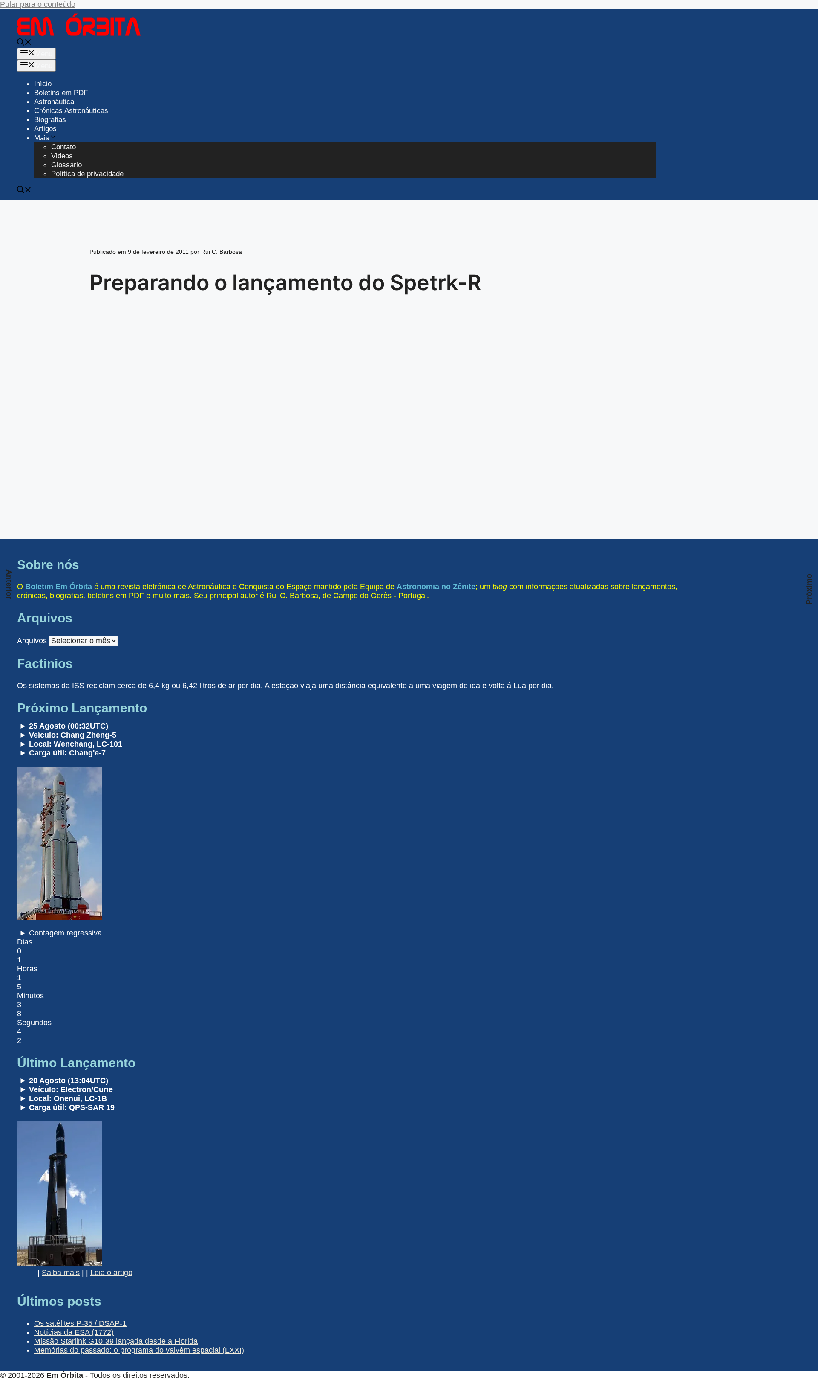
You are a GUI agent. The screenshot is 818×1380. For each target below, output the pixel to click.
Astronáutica (54, 102)
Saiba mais (61, 1272)
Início (43, 84)
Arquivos (32, 640)
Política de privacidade (87, 174)
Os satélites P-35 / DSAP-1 (80, 1323)
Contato (63, 147)
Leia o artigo (111, 1272)
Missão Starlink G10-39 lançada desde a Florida (116, 1341)
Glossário (66, 165)
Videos (62, 156)
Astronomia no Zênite (436, 586)
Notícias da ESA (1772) (74, 1332)
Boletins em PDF (61, 93)
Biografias (50, 120)
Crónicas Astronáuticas (71, 111)
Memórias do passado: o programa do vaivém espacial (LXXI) (139, 1350)
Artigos (45, 129)
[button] (24, 43)
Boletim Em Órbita (58, 586)
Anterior (9, 584)
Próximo (809, 589)
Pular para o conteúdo (37, 4)
